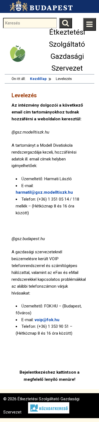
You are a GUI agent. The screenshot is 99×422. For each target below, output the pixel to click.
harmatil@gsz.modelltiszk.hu (44, 192)
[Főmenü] (89, 24)
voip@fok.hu (47, 319)
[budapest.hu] (40, 5)
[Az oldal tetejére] (84, 407)
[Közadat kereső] (46, 412)
